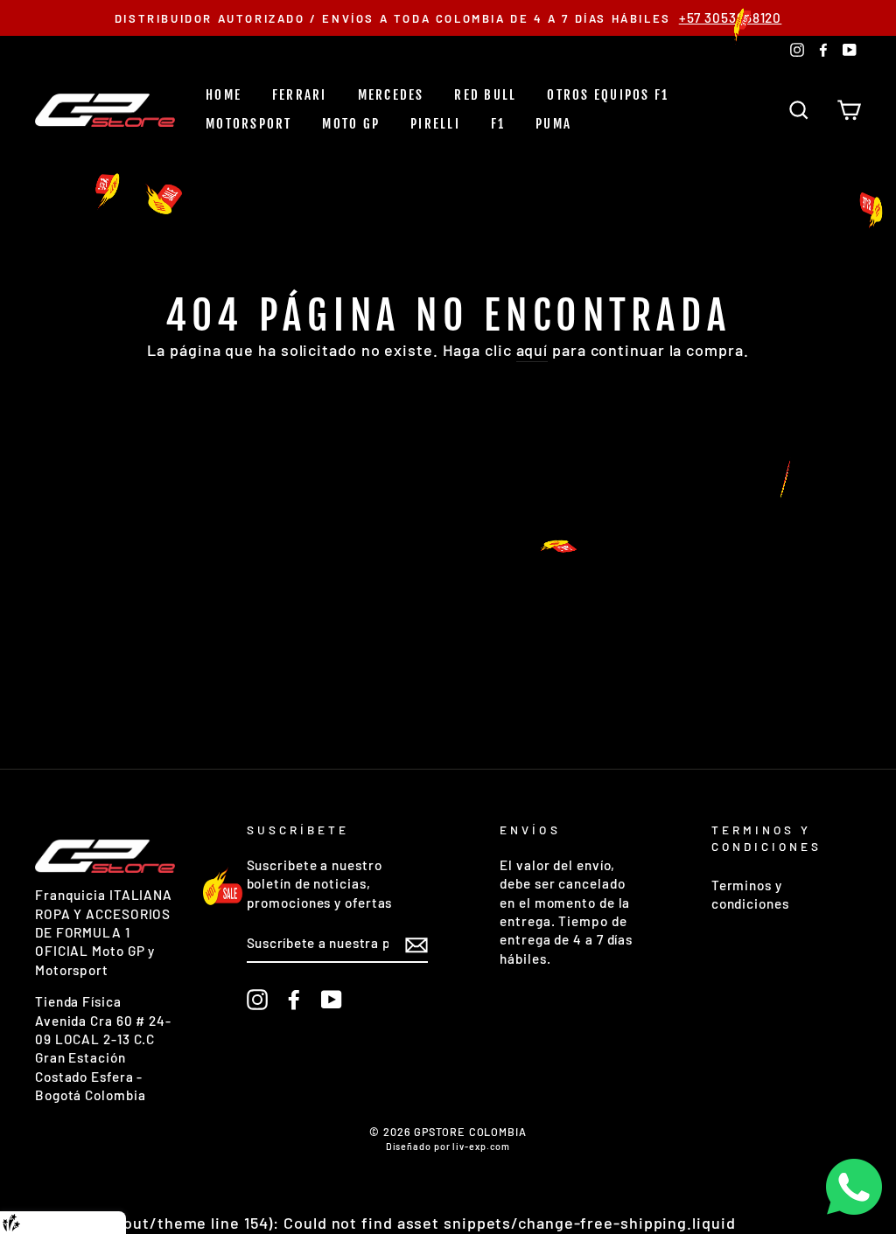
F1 (498, 123)
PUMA (553, 123)
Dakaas (98, 1223)
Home (224, 95)
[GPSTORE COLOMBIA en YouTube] (331, 999)
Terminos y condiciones (750, 894)
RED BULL (485, 95)
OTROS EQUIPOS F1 (607, 95)
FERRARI (299, 95)
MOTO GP (351, 123)
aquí (532, 349)
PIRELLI (435, 123)
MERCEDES (391, 95)
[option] (448, 18)
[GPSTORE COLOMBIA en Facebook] (294, 999)
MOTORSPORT (249, 123)
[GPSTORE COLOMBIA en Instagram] (257, 999)
